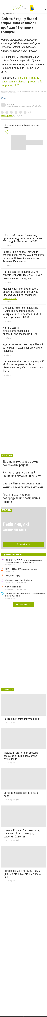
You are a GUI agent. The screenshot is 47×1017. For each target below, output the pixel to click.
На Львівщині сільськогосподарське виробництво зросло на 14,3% (20, 331)
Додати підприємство (23, 604)
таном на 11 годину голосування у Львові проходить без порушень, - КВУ (22, 81)
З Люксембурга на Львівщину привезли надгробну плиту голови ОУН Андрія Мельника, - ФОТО (23, 238)
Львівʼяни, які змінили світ (16, 527)
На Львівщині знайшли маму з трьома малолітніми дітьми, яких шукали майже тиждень (22, 275)
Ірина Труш (10, 104)
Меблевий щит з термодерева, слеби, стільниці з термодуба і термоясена (21, 756)
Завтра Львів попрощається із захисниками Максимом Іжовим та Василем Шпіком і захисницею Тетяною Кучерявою (23, 256)
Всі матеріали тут (23, 544)
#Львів (3, 98)
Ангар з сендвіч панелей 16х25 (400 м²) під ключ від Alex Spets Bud (22, 874)
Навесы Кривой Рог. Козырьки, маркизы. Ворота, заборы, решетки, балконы (22, 833)
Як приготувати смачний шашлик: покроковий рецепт (22, 474)
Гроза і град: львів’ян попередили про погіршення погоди (21, 498)
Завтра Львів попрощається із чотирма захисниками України (23, 485)
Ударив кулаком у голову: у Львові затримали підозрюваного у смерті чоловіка (23, 347)
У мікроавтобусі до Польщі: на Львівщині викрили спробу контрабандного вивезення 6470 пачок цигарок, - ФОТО (22, 312)
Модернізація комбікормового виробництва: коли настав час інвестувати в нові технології (20, 292)
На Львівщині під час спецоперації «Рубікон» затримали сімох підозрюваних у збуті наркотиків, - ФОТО (23, 366)
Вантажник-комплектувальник (22, 719)
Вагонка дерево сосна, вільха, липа (21, 794)
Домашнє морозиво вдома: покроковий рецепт (21, 463)
